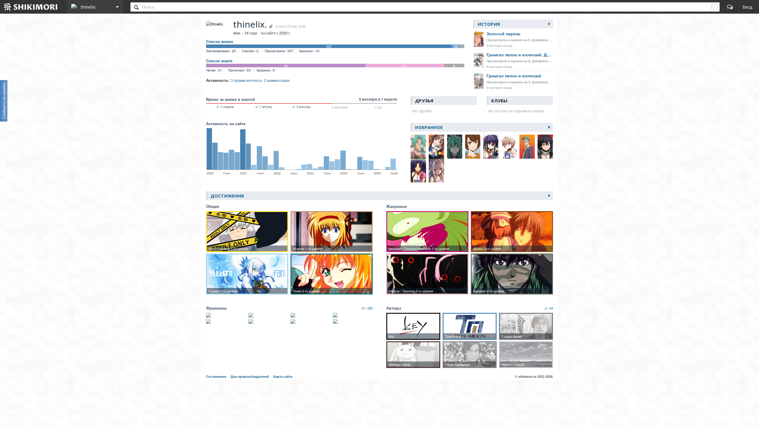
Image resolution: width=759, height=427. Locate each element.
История (489, 24)
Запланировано (220, 50)
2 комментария (277, 80)
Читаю (213, 70)
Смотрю (250, 50)
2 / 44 (549, 308)
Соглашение (216, 376)
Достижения (227, 196)
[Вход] (747, 7)
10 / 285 (367, 308)
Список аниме (219, 41)
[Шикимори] (30, 7)
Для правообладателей (250, 376)
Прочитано (239, 70)
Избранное (429, 127)
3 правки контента (246, 80)
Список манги (219, 60)
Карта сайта (282, 376)
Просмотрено (279, 50)
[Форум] (730, 7)
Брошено (309, 50)
